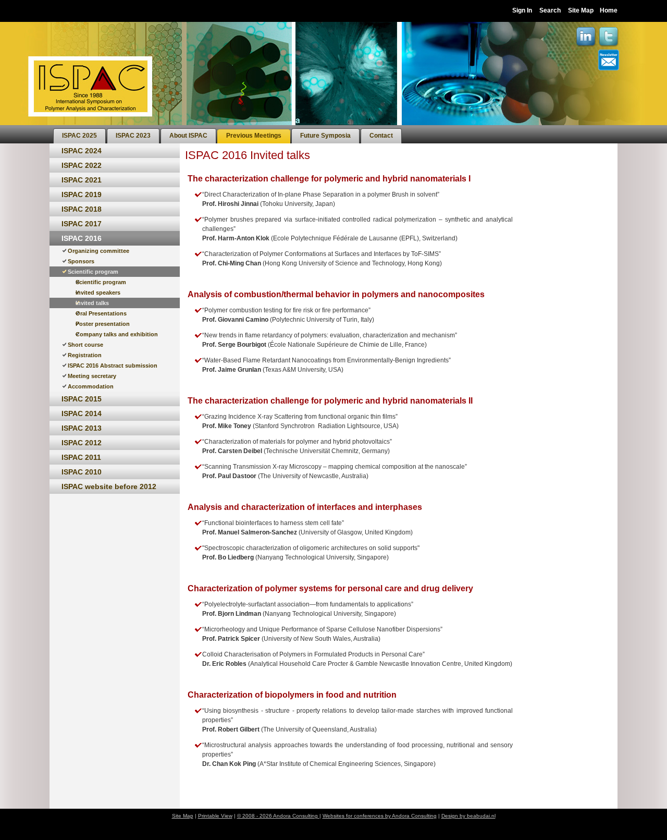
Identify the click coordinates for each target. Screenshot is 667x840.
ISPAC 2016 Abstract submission (112, 365)
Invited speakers (98, 292)
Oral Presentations (101, 313)
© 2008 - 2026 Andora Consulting (278, 816)
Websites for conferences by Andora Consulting (380, 816)
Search (550, 10)
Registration (85, 355)
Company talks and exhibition (117, 334)
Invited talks (92, 303)
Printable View (215, 816)
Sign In (522, 10)
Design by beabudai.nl (468, 816)
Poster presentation (103, 324)
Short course (85, 345)
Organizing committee (98, 251)
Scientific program (93, 272)
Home (608, 10)
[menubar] (227, 134)
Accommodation (91, 386)
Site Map (581, 10)
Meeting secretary (92, 376)
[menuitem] (79, 135)
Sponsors (81, 261)
